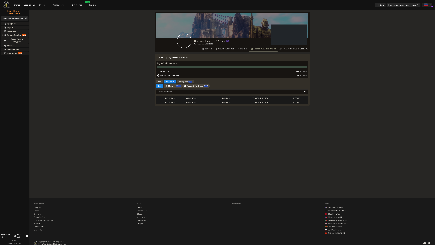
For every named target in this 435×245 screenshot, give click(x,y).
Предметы (38, 208)
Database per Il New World (336, 220)
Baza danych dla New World (336, 223)
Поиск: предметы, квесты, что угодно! (402, 5)
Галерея (92, 5)
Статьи (17, 5)
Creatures (37, 214)
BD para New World (334, 227)
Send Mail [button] (19, 235)
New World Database (334, 208)
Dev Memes (80, 4)
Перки (36, 211)
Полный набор (39, 217)
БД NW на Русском (333, 230)
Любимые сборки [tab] (226, 49)
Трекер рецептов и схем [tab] (265, 49)
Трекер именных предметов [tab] (295, 49)
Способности (39, 227)
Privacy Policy (12, 243)
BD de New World (332, 214)
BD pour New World (333, 217)
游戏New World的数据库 (335, 233)
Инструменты (59, 5)
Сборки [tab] (208, 49)
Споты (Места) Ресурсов (43, 220)
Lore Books (38, 230)
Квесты (37, 223)
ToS (20, 243)
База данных (29, 5)
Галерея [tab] (244, 49)
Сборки (42, 5)
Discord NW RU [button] (5, 235)
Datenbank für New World (336, 211)
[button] (227, 41)
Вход (382, 5)
